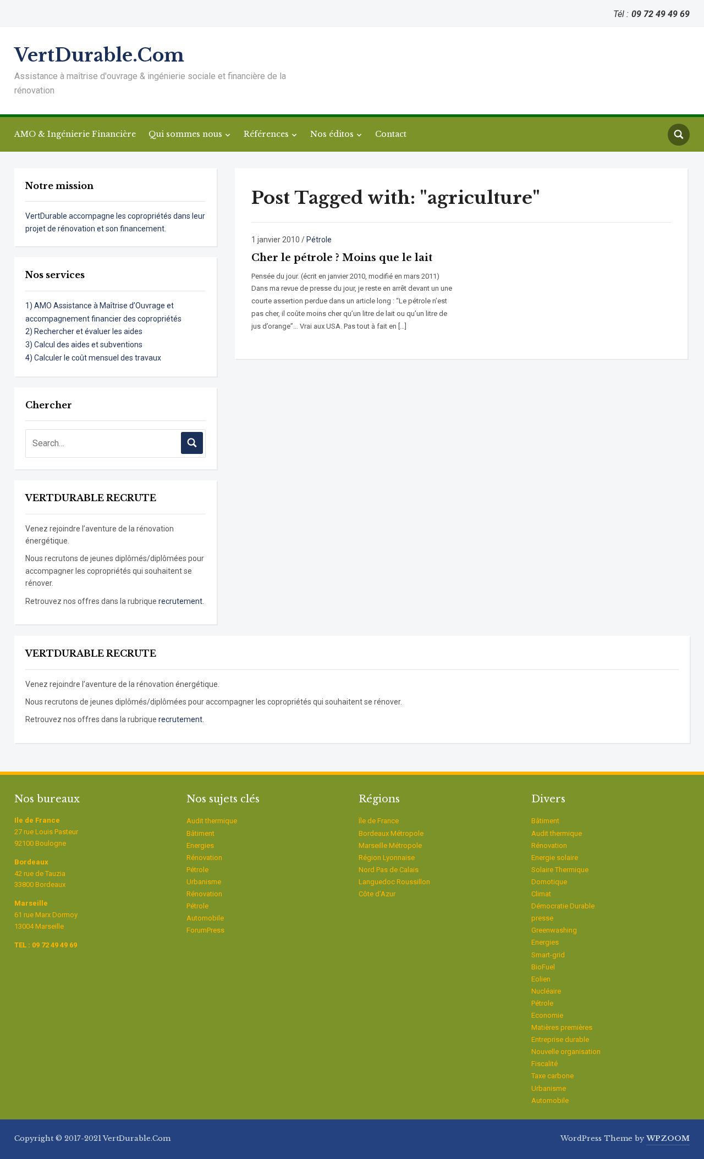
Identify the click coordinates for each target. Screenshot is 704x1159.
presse (542, 918)
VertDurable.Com (99, 55)
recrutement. (181, 601)
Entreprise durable (560, 1039)
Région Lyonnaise (387, 857)
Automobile (205, 918)
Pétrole (319, 239)
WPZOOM (668, 1138)
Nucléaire (546, 991)
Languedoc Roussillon (394, 882)
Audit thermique (211, 821)
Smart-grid (548, 955)
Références (266, 134)
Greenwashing (554, 930)
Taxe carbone (552, 1076)
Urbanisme (203, 882)
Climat (541, 894)
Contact (390, 134)
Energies (200, 845)
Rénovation (204, 857)
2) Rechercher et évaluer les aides (83, 331)
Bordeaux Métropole (391, 833)
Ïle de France (379, 821)
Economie (547, 1015)
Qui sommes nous (185, 134)
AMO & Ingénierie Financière (75, 134)
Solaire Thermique (559, 870)
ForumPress (205, 930)
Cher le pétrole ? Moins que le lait (341, 258)
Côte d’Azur (377, 894)
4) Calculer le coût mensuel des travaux (93, 357)
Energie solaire (554, 857)
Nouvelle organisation (566, 1051)
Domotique (549, 882)
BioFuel (543, 967)
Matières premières (561, 1027)
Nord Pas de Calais (389, 870)
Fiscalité (544, 1064)
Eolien (541, 979)
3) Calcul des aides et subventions (83, 344)
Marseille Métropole (390, 845)
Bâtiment (200, 833)
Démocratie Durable (563, 906)
